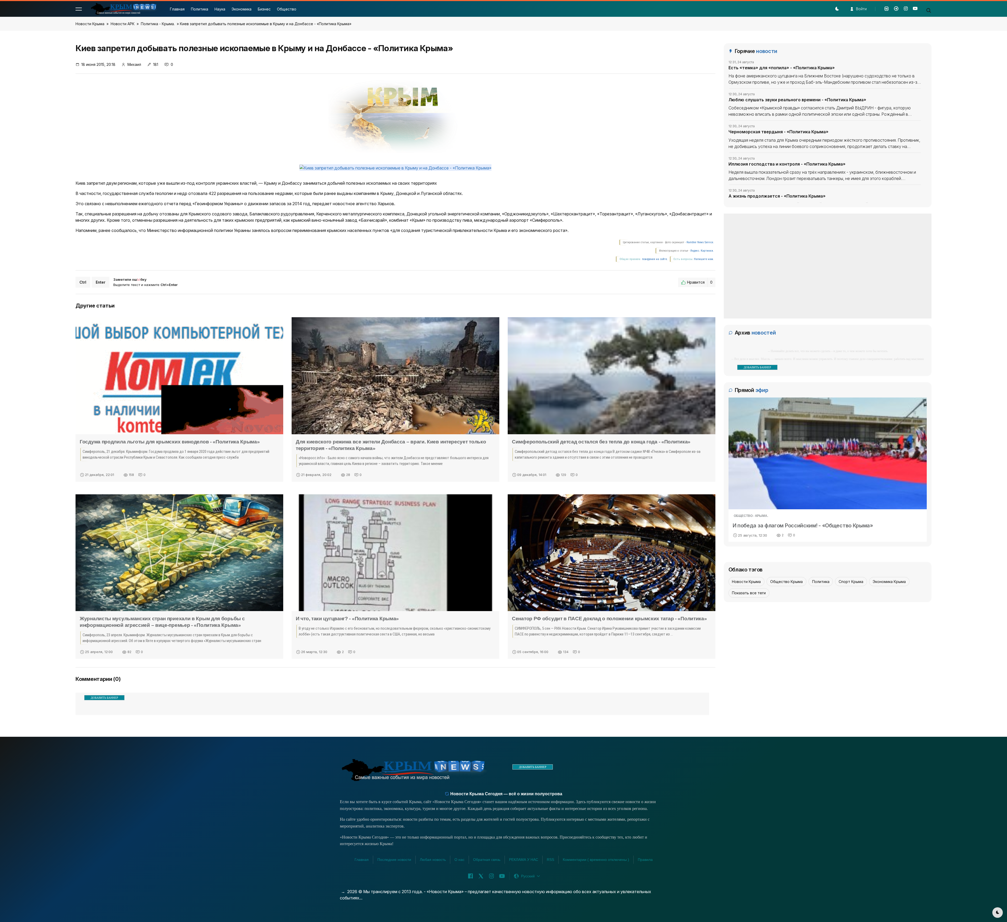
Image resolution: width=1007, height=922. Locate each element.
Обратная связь (486, 859)
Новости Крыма (90, 24)
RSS (550, 859)
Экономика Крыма (889, 581)
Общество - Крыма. (751, 516)
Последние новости (394, 859)
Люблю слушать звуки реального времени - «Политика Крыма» (797, 99)
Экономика (241, 9)
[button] (79, 9)
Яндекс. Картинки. (702, 250)
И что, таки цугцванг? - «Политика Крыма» (347, 618)
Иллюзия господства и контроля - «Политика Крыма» (787, 164)
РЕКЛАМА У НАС (523, 859)
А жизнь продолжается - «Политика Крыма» (777, 196)
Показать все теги (749, 593)
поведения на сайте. (654, 259)
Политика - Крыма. (158, 24)
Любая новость (433, 859)
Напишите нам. (704, 259)
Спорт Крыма (851, 581)
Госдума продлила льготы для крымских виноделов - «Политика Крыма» (170, 441)
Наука (220, 9)
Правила (645, 859)
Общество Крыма (786, 581)
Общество (286, 9)
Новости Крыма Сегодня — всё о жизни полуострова (505, 794)
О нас (459, 859)
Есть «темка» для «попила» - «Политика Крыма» (782, 67)
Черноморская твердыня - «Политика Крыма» (778, 131)
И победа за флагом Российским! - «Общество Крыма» (803, 525)
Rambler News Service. (700, 242)
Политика (199, 9)
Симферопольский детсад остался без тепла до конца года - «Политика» (601, 441)
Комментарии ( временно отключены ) (596, 859)
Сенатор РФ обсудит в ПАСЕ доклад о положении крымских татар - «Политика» (609, 618)
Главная (177, 9)
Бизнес (264, 9)
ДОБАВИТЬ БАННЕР (104, 697)
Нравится (700, 282)
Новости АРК (123, 24)
